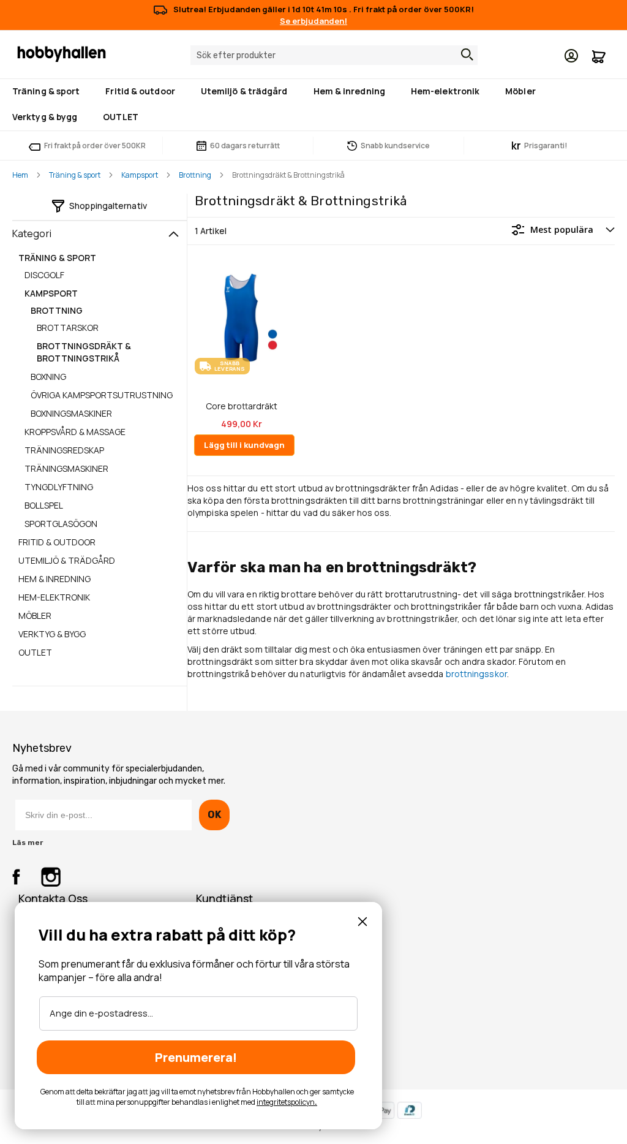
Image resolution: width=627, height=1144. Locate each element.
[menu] (313, 105)
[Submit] (464, 54)
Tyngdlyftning (58, 487)
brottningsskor (476, 674)
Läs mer (27, 842)
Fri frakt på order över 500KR (95, 145)
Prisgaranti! (539, 145)
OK (214, 814)
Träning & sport (74, 175)
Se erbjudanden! (313, 20)
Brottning (195, 175)
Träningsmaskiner (66, 468)
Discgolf (44, 275)
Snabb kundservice (395, 145)
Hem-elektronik (54, 597)
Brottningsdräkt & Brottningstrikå (84, 352)
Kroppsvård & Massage (75, 432)
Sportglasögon (60, 523)
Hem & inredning (54, 579)
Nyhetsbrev (42, 748)
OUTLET (35, 652)
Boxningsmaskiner (71, 413)
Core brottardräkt (241, 406)
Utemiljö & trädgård (66, 560)
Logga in (571, 56)
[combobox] (334, 55)
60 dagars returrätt (245, 145)
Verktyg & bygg (52, 634)
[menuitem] (48, 92)
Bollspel (43, 505)
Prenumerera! (196, 1057)
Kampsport (139, 175)
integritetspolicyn (286, 1102)
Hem (20, 175)
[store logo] (61, 53)
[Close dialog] (362, 921)
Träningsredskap (64, 450)
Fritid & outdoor (57, 542)
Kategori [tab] (31, 233)
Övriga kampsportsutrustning (102, 395)
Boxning (48, 376)
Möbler (34, 615)
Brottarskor (68, 327)
